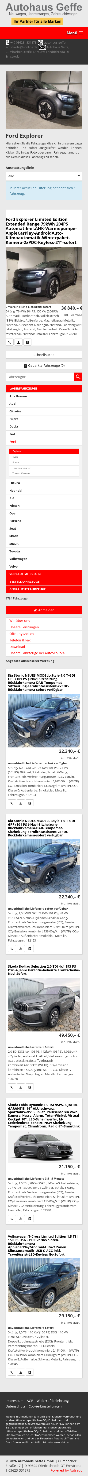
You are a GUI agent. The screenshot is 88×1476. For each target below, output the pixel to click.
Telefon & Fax (20, 640)
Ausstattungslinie (20, 167)
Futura (14, 483)
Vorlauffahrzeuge (25, 574)
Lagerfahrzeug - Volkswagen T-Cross (44, 1304)
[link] (10, 342)
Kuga (15, 456)
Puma (15, 462)
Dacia (13, 426)
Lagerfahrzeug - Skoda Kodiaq (44, 1026)
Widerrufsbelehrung (53, 1400)
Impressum (14, 1400)
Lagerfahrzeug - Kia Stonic (44, 739)
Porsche (15, 521)
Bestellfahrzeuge (24, 582)
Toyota (14, 551)
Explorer (17, 451)
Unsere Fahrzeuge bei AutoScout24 (37, 653)
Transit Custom (21, 473)
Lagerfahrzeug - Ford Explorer (44, 278)
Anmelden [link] (46, 610)
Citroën (15, 411)
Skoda (14, 536)
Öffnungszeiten (21, 633)
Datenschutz (15, 1406)
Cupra (14, 419)
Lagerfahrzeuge (23, 388)
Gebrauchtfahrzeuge (27, 589)
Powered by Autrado (66, 1470)
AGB (30, 1400)
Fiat (12, 434)
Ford (12, 442)
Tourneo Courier (21, 467)
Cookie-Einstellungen (45, 1406)
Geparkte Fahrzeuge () (46, 365)
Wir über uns (19, 620)
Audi (12, 404)
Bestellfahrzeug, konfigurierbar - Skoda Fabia (44, 1161)
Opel (12, 513)
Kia (11, 498)
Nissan (14, 506)
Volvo (13, 566)
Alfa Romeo (18, 396)
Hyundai (15, 491)
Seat (12, 529)
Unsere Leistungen (24, 627)
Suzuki (14, 544)
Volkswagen (18, 559)
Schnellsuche (44, 355)
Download (17, 646)
